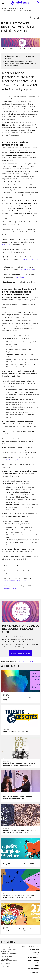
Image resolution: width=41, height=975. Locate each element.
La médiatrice (34, 972)
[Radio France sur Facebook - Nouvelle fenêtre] (1, 942)
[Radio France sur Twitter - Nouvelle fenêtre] (4, 942)
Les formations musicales (33, 969)
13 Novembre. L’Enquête (29, 259)
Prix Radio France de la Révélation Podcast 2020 (20, 629)
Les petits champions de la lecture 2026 (18, 864)
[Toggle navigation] (3, 3)
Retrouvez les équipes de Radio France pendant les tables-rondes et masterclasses (20, 63)
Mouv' (37, 965)
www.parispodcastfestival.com (15, 581)
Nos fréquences (6, 963)
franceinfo (35, 952)
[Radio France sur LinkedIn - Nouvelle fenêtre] (14, 942)
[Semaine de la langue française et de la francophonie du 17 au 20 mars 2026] (20, 880)
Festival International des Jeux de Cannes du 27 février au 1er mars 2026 (19, 930)
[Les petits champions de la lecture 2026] (20, 848)
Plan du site (5, 966)
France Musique (33, 960)
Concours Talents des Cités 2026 (15, 731)
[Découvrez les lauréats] (20, 612)
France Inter (34, 949)
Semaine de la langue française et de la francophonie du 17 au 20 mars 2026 (18, 896)
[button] (37, 3)
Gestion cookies (6, 956)
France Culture (33, 957)
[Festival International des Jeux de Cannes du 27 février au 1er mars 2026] (20, 914)
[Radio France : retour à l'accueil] (20, 3)
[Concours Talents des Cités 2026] (20, 716)
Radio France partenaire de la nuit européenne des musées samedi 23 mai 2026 (18, 698)
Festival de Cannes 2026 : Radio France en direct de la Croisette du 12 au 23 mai (19, 764)
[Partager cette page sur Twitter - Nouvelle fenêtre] (34, 17)
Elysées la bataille (27, 269)
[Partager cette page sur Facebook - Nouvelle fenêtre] (30, 17)
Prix (31, 661)
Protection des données (9, 953)
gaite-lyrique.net (10, 588)
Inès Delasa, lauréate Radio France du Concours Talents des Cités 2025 (17, 798)
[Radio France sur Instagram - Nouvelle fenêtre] (8, 942)
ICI (38, 955)
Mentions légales (7, 947)
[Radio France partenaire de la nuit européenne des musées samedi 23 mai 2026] (20, 680)
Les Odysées (20, 277)
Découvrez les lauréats (20, 653)
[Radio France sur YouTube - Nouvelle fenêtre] (11, 942)
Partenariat (24, 661)
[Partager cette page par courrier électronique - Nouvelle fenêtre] (38, 17)
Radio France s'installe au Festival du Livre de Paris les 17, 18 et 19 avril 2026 (19, 831)
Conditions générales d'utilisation (8, 950)
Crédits (3, 969)
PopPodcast (6, 244)
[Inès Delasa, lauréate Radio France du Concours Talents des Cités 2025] (20, 781)
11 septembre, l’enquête (10, 460)
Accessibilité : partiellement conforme (9, 960)
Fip (38, 963)
